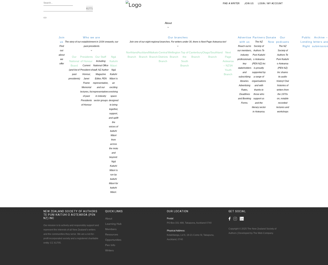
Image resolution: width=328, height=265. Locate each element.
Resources (111, 234)
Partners (259, 74)
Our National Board (74, 67)
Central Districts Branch (163, 57)
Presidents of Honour (86, 80)
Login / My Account (270, 3)
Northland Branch (132, 54)
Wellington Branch (174, 54)
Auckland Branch (143, 54)
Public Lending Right (306, 42)
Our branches (177, 39)
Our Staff (101, 78)
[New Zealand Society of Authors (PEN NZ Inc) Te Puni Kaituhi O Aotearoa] (133, 4)
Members (111, 229)
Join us (62, 50)
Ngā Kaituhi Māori (113, 124)
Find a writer (231, 3)
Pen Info (110, 245)
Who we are (91, 41)
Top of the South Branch (184, 59)
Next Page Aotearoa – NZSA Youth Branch (228, 63)
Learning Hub (113, 223)
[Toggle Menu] (45, 17)
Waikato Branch (153, 54)
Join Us (248, 3)
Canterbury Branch (195, 54)
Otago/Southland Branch (212, 54)
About (168, 22)
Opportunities (113, 239)
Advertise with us (244, 70)
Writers (109, 250)
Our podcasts (282, 74)
